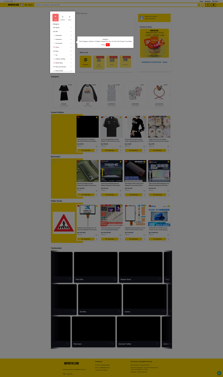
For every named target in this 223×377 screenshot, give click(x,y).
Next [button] (107, 45)
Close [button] (103, 45)
